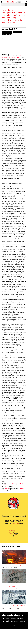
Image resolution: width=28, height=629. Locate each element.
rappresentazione (17, 32)
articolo (7, 488)
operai (10, 32)
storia (10, 34)
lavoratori (4, 32)
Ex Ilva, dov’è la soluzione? (11, 565)
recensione (4, 34)
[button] (10, 29)
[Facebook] (1, 2)
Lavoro (13, 26)
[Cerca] (26, 4)
